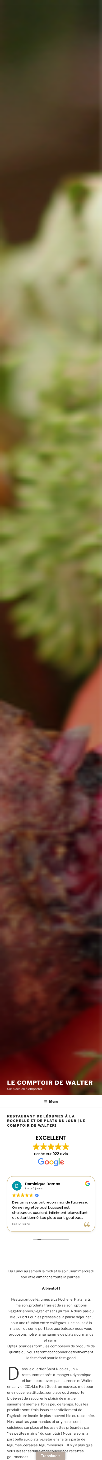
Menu (53, 1101)
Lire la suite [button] (21, 1224)
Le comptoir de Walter (50, 1082)
